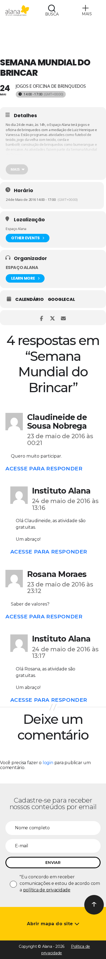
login (48, 762)
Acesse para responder (43, 468)
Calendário (29, 299)
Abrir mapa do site (50, 923)
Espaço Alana (22, 267)
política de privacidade (46, 890)
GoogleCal (61, 299)
